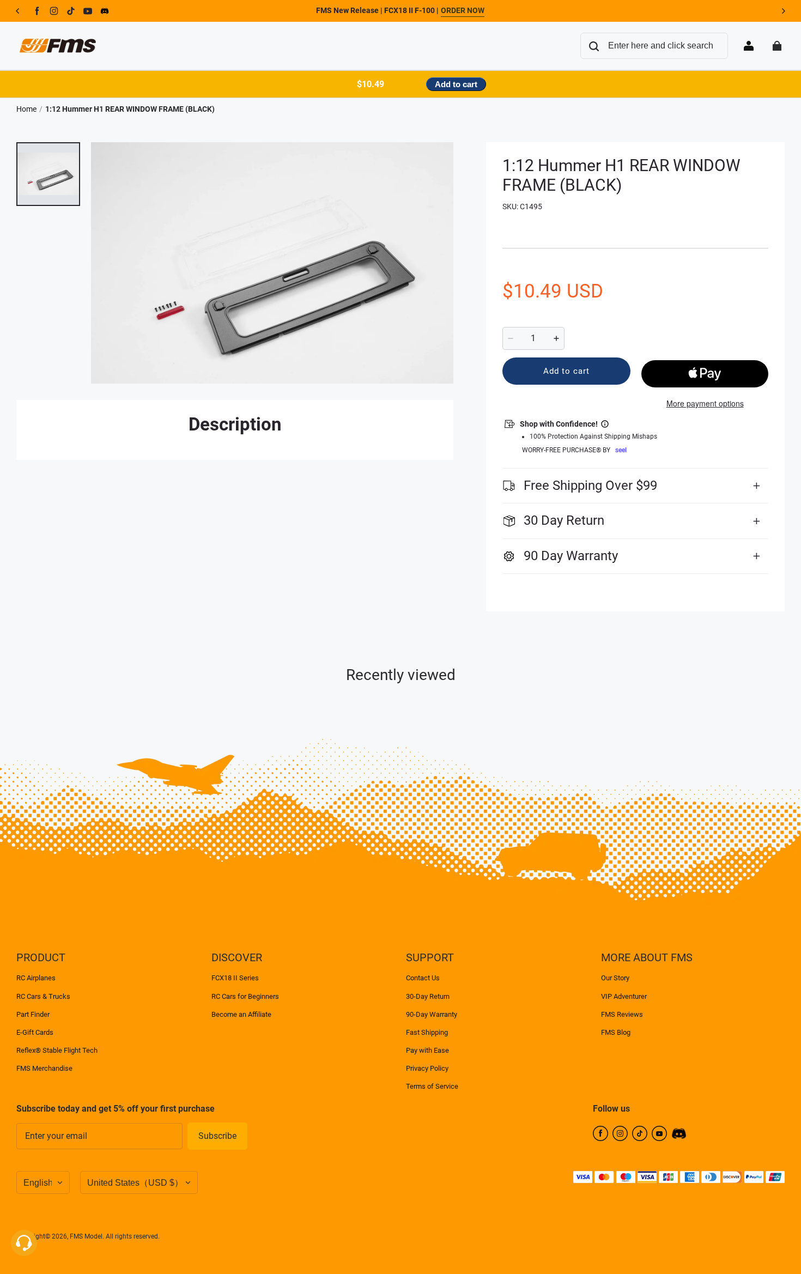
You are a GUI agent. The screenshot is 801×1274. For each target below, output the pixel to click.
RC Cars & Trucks (43, 996)
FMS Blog (615, 1032)
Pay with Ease (427, 1050)
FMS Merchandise (44, 1068)
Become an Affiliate (241, 1014)
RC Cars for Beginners (245, 996)
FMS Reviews (622, 1014)
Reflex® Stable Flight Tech (57, 1050)
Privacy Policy (427, 1068)
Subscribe (217, 1136)
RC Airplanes (36, 978)
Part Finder (33, 1014)
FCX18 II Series (235, 978)
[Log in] (748, 45)
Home (26, 109)
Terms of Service (432, 1086)
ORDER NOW (462, 10)
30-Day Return (428, 996)
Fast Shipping (427, 1032)
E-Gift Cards (34, 1032)
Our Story (615, 978)
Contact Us (423, 978)
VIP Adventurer (624, 996)
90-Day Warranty (431, 1014)
